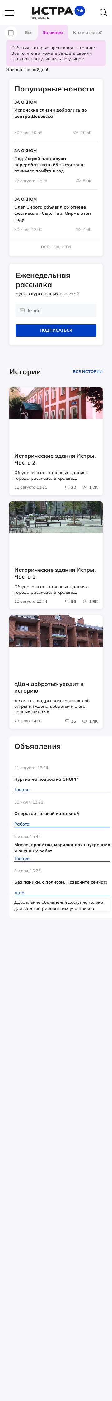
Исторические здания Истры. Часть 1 (55, 573)
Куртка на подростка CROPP (46, 779)
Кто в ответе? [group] (87, 32)
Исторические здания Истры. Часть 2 (55, 459)
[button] (12, 13)
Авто (19, 892)
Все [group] (29, 32)
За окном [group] (53, 32)
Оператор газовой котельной (46, 813)
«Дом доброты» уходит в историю (48, 687)
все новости (56, 246)
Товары (22, 789)
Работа (22, 824)
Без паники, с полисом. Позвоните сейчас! (60, 882)
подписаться (56, 330)
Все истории (88, 371)
